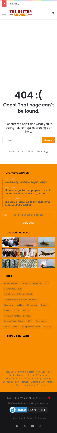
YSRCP (47, 326)
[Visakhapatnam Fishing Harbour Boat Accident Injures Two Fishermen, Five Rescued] (28, 242)
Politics (26, 310)
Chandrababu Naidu (13, 289)
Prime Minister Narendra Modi (17, 316)
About (21, 151)
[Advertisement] (28, 51)
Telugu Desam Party (31, 326)
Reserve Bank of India (13, 321)
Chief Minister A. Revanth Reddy (18, 294)
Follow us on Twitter (18, 336)
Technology (42, 151)
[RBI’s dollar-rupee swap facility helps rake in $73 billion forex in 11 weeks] (28, 263)
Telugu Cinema (10, 326)
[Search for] (53, 14)
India (16, 310)
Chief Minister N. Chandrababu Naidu (20, 299)
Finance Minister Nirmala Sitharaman (20, 305)
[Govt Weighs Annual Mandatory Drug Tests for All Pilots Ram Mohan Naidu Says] (28, 252)
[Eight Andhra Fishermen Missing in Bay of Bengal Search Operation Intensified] (46, 242)
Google (44, 305)
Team (30, 151)
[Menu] (4, 14)
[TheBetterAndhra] (20, 13)
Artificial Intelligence (32, 283)
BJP (47, 283)
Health (7, 310)
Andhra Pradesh (11, 283)
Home (11, 151)
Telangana (41, 321)
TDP (30, 321)
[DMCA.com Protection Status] (28, 413)
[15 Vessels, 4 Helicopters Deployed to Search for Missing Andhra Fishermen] (10, 242)
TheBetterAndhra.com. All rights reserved (28, 403)
